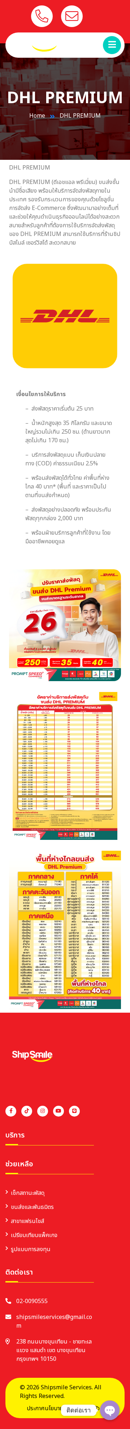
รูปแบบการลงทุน (31, 1249)
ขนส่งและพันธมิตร (32, 1207)
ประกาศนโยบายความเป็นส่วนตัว (63, 1408)
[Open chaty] (110, 1410)
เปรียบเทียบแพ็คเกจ (34, 1235)
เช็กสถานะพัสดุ (27, 1193)
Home (37, 115)
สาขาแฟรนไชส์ (27, 1221)
